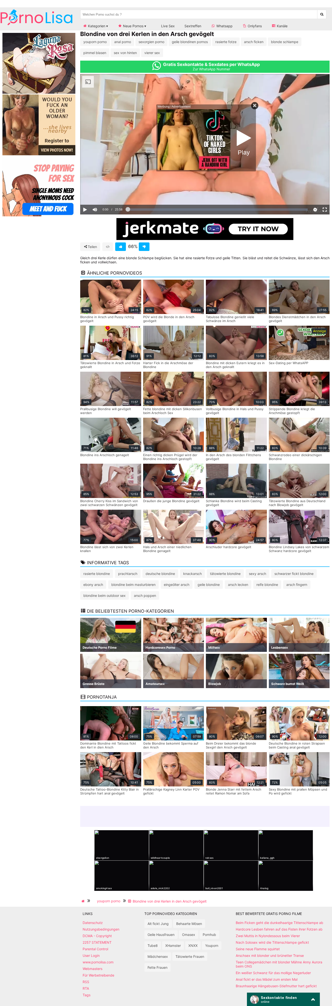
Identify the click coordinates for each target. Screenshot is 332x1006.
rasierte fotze (225, 42)
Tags (86, 995)
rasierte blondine (96, 574)
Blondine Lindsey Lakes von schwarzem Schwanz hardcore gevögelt (299, 549)
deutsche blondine (160, 574)
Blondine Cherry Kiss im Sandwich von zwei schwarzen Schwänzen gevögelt (109, 503)
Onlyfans (254, 26)
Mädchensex (158, 956)
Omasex (188, 934)
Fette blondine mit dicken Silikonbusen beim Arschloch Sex (172, 411)
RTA (86, 988)
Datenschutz (93, 923)
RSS (86, 982)
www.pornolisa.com (98, 962)
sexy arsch (257, 574)
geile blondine (209, 584)
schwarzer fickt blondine (294, 574)
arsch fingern (296, 584)
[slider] (103, 195)
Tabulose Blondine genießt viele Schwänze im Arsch (230, 319)
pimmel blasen (94, 53)
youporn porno (95, 42)
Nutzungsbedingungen (101, 929)
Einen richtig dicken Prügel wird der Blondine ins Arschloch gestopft (170, 457)
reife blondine (267, 584)
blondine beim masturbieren (133, 584)
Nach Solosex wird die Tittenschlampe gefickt (272, 942)
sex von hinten (125, 53)
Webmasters (92, 969)
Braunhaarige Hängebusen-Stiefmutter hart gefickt (276, 986)
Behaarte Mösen (189, 924)
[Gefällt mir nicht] (144, 246)
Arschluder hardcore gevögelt (228, 547)
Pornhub (209, 934)
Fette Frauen (157, 967)
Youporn (211, 945)
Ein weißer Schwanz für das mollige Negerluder (273, 973)
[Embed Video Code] (107, 246)
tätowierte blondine (225, 574)
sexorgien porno (151, 42)
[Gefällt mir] (120, 246)
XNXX (193, 945)
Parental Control (95, 949)
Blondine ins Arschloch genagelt (104, 455)
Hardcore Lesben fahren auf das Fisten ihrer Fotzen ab (279, 929)
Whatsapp (224, 26)
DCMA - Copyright (97, 936)
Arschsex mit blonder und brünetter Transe (270, 955)
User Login (91, 955)
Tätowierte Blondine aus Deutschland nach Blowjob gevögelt (297, 503)
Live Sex (167, 26)
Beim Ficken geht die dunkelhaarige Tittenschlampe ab (279, 923)
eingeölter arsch (176, 584)
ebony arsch (93, 584)
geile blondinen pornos (190, 42)
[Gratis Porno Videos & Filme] (36, 25)
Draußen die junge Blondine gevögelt (171, 501)
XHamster (173, 945)
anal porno (122, 42)
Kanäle (282, 26)
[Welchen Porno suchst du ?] (321, 14)
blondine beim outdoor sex (104, 595)
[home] (83, 901)
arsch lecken (238, 584)
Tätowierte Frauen (189, 956)
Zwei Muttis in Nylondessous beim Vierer (268, 936)
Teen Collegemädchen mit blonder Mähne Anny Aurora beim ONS (279, 964)
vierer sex (152, 53)
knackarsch (192, 574)
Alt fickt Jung (158, 924)
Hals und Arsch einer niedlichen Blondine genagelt (167, 549)
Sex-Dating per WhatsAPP (288, 363)
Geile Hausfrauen (161, 934)
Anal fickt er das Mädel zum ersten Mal (266, 979)
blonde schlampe (284, 42)
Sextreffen (192, 26)
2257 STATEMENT (97, 942)
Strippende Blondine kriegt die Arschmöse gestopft (292, 411)
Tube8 (153, 945)
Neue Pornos (132, 26)
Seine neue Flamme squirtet (258, 949)
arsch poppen (145, 595)
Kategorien (96, 26)
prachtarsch (127, 574)
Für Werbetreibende (98, 975)
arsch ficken (253, 42)
